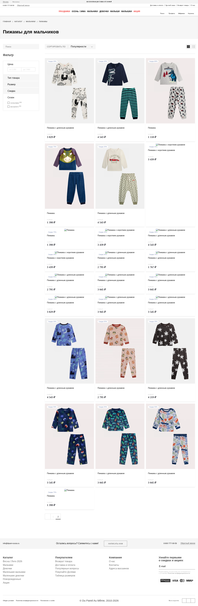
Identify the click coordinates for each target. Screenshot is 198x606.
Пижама (152, 128)
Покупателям (63, 557)
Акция (136, 11)
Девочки (104, 11)
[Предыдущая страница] (48, 516)
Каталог (8, 557)
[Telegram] (193, 600)
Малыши (115, 11)
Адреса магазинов (119, 568)
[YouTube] (188, 600)
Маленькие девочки (13, 575)
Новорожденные (12, 579)
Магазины (15, 2)
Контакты (114, 565)
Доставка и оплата (156, 5)
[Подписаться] (192, 566)
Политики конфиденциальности (179, 573)
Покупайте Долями (65, 572)
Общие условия (8, 600)
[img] (69, 90)
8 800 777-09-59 (8, 5)
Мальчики (92, 11)
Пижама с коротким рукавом (161, 150)
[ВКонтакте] (184, 600)
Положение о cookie (47, 600)
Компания (115, 557)
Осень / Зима (79, 11)
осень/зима (16, 103)
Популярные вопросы (67, 568)
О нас (193, 5)
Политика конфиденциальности (27, 600)
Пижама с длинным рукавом (60, 128)
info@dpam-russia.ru (11, 543)
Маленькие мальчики (14, 572)
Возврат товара (183, 5)
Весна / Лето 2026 (12, 561)
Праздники (64, 11)
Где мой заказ (170, 5)
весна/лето (15, 106)
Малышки (126, 11)
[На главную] (11, 11)
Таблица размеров (65, 575)
